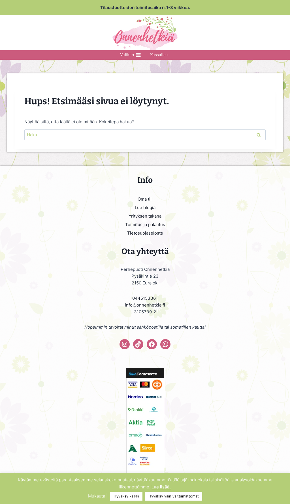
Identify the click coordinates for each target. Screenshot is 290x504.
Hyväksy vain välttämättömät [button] (173, 496)
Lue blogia (145, 207)
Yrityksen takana (145, 216)
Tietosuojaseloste (145, 233)
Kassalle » (159, 54)
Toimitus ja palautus (145, 224)
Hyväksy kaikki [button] (126, 496)
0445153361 (145, 298)
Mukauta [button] (96, 496)
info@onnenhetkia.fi (145, 305)
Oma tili (145, 199)
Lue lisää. (161, 487)
